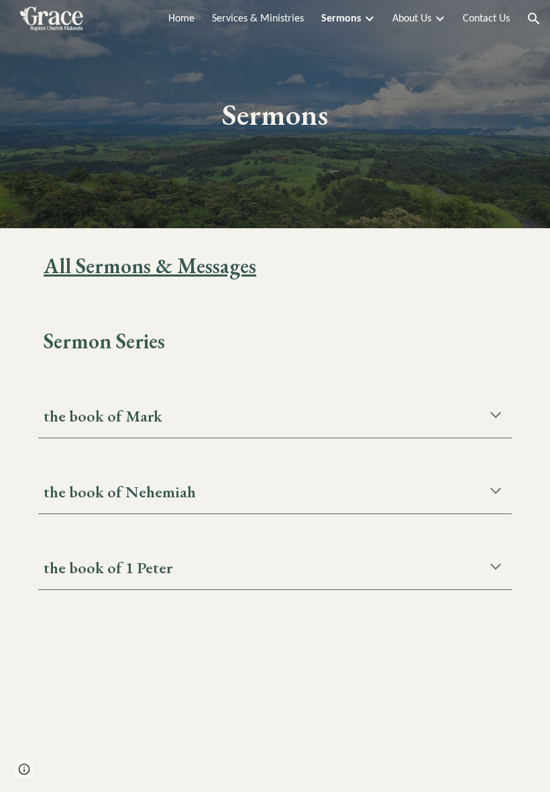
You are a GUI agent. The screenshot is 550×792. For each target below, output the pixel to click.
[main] (275, 114)
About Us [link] (411, 18)
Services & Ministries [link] (258, 18)
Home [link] (181, 18)
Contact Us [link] (486, 18)
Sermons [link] (341, 18)
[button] (534, 19)
